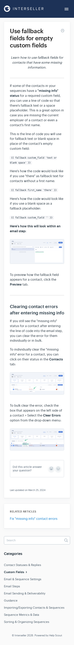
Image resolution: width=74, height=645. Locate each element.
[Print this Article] (62, 31)
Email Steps (12, 586)
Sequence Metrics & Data (21, 615)
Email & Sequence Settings (22, 579)
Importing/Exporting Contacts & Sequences (34, 607)
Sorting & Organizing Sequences (26, 622)
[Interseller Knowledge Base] (23, 9)
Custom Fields (14, 572)
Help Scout (55, 635)
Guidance (11, 600)
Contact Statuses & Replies (22, 565)
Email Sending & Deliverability (24, 593)
